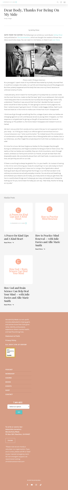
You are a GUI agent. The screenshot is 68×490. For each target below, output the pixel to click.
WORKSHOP (9, 374)
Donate (10, 440)
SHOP (7, 390)
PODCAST (9, 370)
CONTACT (9, 394)
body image (8, 18)
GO (19, 412)
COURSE (8, 378)
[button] (65, 2)
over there (56, 40)
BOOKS (8, 382)
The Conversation (23, 37)
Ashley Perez (57, 35)
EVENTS (8, 386)
